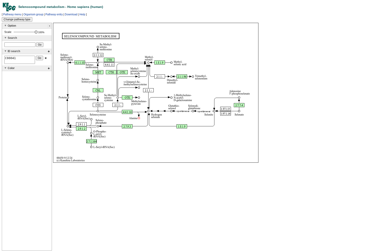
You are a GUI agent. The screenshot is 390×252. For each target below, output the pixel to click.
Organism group (33, 14)
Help (82, 14)
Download (71, 14)
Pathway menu (12, 14)
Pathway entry (54, 14)
